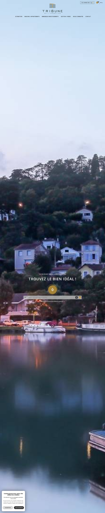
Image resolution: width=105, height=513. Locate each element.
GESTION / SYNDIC (66, 16)
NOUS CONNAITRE (78, 16)
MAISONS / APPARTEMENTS (32, 16)
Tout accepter (19, 507)
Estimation (18, 16)
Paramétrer (8, 507)
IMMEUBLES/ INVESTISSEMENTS (50, 16)
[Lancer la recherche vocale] (52, 289)
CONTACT (88, 16)
